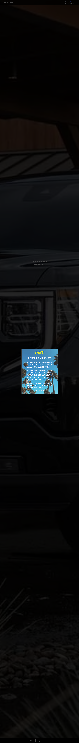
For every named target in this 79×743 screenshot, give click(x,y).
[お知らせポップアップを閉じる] (55, 351)
